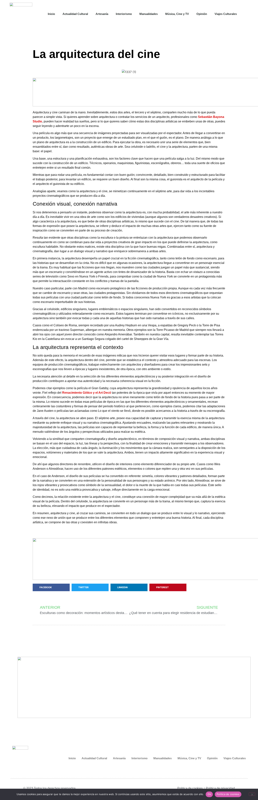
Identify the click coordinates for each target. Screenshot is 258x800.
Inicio (51, 13)
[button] (248, 14)
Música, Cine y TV (177, 13)
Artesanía (102, 13)
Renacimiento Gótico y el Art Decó (86, 392)
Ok (209, 794)
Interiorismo (124, 13)
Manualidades (148, 13)
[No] (252, 794)
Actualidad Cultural (75, 13)
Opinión (201, 13)
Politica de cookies (228, 794)
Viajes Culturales (226, 13)
